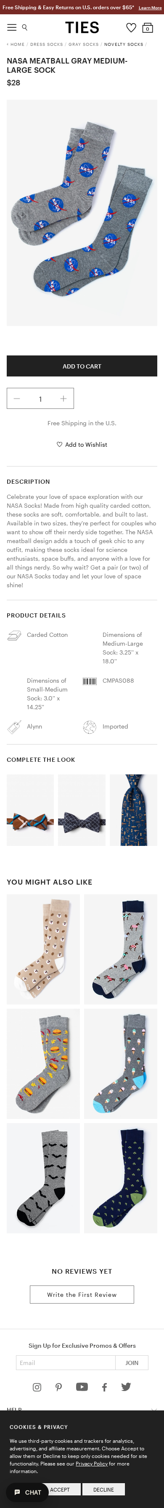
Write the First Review (82, 1294)
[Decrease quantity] (17, 398)
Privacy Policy (92, 1463)
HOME (18, 44)
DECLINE (103, 1489)
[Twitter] (126, 1389)
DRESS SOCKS (46, 44)
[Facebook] (105, 1389)
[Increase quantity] (63, 398)
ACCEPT (60, 1489)
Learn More (150, 7)
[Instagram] (38, 1389)
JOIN (131, 1362)
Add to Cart (82, 366)
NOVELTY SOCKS (123, 44)
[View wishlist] (131, 26)
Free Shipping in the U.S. (82, 423)
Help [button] (14, 1409)
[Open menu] (12, 25)
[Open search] (25, 25)
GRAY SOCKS (84, 44)
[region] (82, 213)
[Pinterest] (59, 1389)
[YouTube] (83, 1389)
